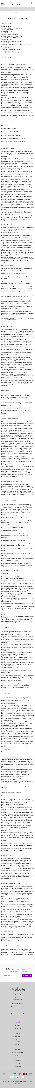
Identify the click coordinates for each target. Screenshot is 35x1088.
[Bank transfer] (9, 1074)
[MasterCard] (25, 1074)
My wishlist (18, 1060)
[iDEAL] (20, 1074)
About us (17, 1033)
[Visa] (17, 1077)
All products (17, 1066)
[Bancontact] (30, 1074)
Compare (17, 1063)
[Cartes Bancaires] (14, 1074)
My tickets (17, 1058)
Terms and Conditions (18, 1031)
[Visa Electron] (23, 1077)
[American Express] (3, 1074)
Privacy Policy (17, 1028)
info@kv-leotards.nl (18, 1006)
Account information (17, 1052)
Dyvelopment (17, 1083)
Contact (17, 1025)
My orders (17, 1055)
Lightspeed (23, 1081)
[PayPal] (12, 1077)
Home (10, 12)
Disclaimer (17, 1041)
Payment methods (17, 1036)
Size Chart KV (17, 1044)
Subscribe (28, 975)
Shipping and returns (17, 1039)
